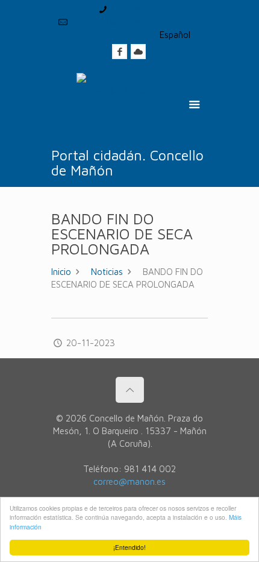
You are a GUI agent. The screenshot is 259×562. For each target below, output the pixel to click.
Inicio (61, 272)
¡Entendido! (129, 547)
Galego (131, 35)
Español (175, 35)
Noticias (107, 272)
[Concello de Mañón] (118, 105)
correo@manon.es (106, 22)
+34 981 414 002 (145, 9)
